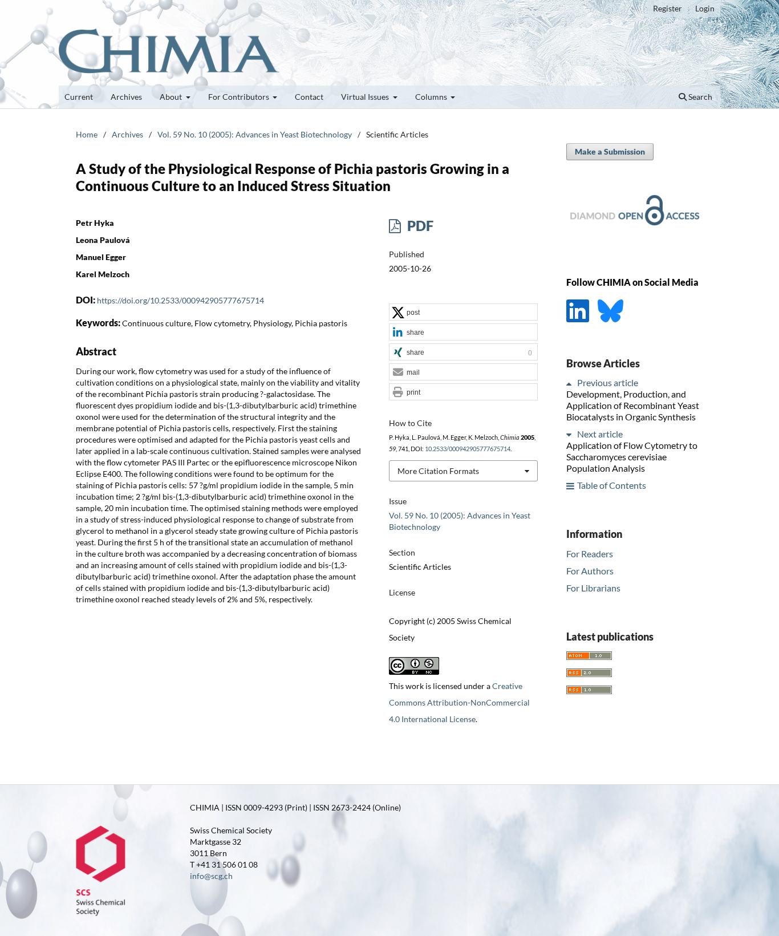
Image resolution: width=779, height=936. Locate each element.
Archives (126, 97)
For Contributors (239, 97)
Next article (600, 434)
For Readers (589, 553)
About (172, 97)
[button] (463, 312)
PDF (418, 225)
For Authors (590, 570)
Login (705, 8)
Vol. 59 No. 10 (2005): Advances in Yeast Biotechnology (254, 134)
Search (699, 97)
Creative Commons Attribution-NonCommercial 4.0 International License (459, 702)
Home (87, 134)
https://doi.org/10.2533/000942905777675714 (180, 300)
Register (667, 8)
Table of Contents (611, 485)
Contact (309, 97)
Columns (432, 97)
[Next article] (570, 434)
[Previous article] (570, 383)
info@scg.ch (211, 876)
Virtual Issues (366, 97)
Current (78, 97)
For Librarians (593, 587)
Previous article (607, 383)
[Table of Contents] (570, 485)
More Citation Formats (438, 471)
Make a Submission (610, 151)
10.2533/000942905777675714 (467, 448)
